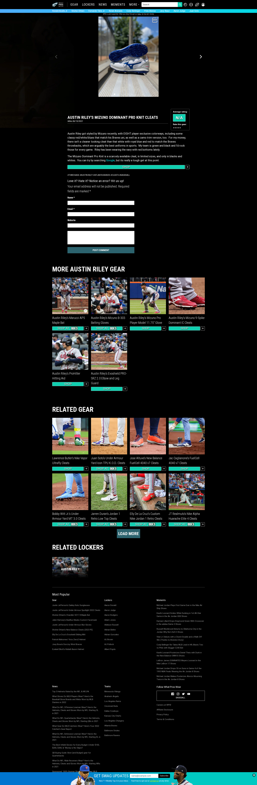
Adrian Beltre (110, 630)
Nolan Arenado (115, 11)
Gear (74, 4)
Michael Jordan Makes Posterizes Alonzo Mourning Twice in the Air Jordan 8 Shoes (179, 678)
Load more (128, 533)
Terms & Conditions (165, 719)
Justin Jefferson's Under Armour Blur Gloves (71, 625)
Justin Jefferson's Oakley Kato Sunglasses (71, 605)
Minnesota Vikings (112, 691)
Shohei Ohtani (77, 11)
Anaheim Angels (111, 696)
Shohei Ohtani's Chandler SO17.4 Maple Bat (71, 615)
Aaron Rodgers (111, 615)
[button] (203, 4)
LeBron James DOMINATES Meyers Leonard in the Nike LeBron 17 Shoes (179, 662)
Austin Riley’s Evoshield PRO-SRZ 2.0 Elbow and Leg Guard (109, 378)
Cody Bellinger (133, 11)
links (139, 14)
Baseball (125, 175)
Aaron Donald (110, 605)
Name (71, 197)
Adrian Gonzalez (111, 634)
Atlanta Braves (102, 175)
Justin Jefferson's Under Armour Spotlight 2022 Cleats (76, 610)
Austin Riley (87, 175)
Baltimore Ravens (112, 735)
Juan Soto (194, 11)
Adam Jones (110, 620)
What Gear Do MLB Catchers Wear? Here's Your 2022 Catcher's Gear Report (75, 727)
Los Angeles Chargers (114, 721)
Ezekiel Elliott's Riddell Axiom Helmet (68, 649)
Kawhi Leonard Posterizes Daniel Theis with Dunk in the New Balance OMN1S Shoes (179, 654)
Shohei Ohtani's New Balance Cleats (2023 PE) (72, 630)
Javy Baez (165, 11)
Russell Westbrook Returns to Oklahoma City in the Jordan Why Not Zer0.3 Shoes (179, 630)
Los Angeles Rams (112, 701)
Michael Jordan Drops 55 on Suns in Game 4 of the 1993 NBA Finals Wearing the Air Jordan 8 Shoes (179, 670)
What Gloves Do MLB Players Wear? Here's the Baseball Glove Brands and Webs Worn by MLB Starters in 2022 (72, 699)
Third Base (74, 175)
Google (110, 160)
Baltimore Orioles (112, 730)
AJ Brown (108, 639)
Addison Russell (111, 625)
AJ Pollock (109, 644)
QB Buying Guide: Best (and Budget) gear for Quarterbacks (71, 754)
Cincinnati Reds (111, 706)
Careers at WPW (164, 705)
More (133, 4)
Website (71, 220)
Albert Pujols (110, 649)
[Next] (200, 57)
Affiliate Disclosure (165, 710)
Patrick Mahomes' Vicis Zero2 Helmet (69, 639)
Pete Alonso (150, 11)
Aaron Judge (179, 11)
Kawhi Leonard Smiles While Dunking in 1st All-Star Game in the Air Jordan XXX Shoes (179, 614)
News (103, 4)
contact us (154, 781)
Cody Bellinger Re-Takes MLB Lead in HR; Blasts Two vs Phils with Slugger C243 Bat (180, 646)
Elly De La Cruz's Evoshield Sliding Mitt (68, 634)
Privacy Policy (163, 714)
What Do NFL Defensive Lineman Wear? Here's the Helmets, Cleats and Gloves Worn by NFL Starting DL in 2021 (76, 737)
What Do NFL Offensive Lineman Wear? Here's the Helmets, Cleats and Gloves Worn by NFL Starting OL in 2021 (75, 710)
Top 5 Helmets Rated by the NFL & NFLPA (70, 691)
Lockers (88, 4)
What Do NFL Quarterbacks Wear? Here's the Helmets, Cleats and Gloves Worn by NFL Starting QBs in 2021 (76, 719)
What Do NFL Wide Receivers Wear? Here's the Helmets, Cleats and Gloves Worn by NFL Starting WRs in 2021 (76, 763)
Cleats (115, 175)
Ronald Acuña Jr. (59, 11)
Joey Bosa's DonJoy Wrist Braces (67, 644)
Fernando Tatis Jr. (96, 11)
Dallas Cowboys (111, 711)
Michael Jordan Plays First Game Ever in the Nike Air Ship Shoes (179, 607)
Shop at (63, 328)
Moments (118, 4)
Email (71, 209)
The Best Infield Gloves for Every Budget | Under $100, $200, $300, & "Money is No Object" (75, 746)
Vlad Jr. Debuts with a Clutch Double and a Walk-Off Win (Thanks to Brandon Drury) (179, 638)
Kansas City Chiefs (112, 716)
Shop (126, 167)
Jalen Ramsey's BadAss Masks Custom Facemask (74, 620)
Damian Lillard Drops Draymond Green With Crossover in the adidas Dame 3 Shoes (180, 622)
